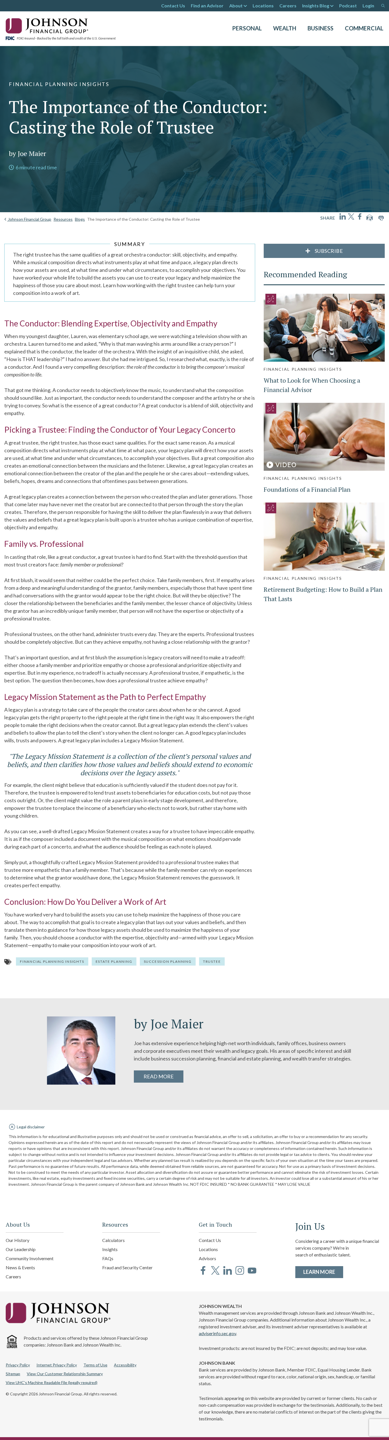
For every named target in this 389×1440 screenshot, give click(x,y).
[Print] (381, 218)
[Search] (383, 5)
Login (368, 5)
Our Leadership (21, 1249)
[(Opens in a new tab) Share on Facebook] (359, 216)
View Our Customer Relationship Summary (65, 1373)
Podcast (348, 5)
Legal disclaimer (31, 1126)
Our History (17, 1240)
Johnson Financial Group (29, 219)
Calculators (113, 1240)
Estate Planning (114, 961)
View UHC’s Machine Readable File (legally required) (51, 1382)
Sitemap (13, 1373)
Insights (110, 1249)
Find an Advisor (207, 5)
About (236, 5)
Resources (63, 219)
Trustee (212, 961)
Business (320, 28)
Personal (247, 28)
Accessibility (125, 1364)
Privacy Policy (18, 1364)
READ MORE (159, 1076)
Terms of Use (95, 1364)
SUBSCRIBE (328, 251)
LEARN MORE (323, 1271)
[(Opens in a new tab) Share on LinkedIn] (342, 216)
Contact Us (173, 5)
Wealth (284, 28)
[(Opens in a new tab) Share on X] (351, 216)
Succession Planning (168, 961)
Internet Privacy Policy (56, 1364)
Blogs (80, 219)
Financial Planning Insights (52, 961)
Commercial (364, 28)
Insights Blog (315, 5)
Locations (263, 5)
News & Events (20, 1267)
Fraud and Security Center (127, 1267)
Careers (287, 5)
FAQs (107, 1258)
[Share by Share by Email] (369, 218)
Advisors (207, 1258)
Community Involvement (30, 1258)
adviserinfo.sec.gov (217, 1333)
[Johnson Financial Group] (48, 25)
